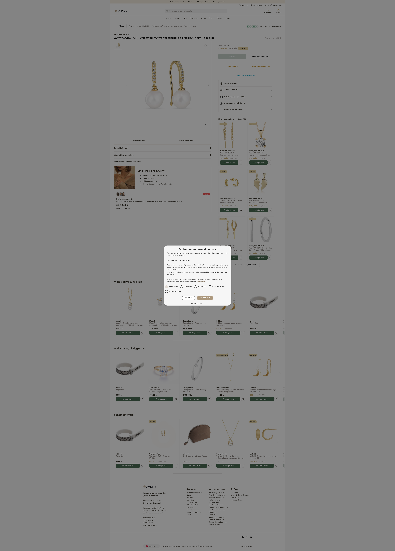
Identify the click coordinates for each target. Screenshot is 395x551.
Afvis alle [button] (188, 298)
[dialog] (197, 275)
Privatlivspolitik (201, 281)
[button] (197, 303)
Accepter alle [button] (205, 298)
